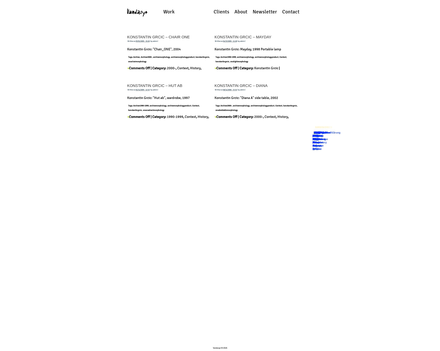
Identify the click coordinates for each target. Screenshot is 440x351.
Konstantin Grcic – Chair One (158, 37)
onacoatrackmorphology (153, 110)
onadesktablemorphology (227, 110)
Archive (136, 57)
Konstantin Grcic (266, 68)
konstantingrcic (202, 57)
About (241, 12)
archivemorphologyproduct (183, 57)
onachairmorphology (137, 61)
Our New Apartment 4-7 (318, 139)
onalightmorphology (239, 61)
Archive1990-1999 (228, 57)
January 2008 (317, 134)
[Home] (137, 11)
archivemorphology (161, 57)
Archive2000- (146, 57)
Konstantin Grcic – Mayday (242, 37)
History (195, 68)
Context (183, 68)
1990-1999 (175, 117)
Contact (290, 12)
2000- (171, 68)
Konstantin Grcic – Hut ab (154, 85)
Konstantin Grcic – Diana (241, 85)
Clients (221, 12)
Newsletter (265, 12)
